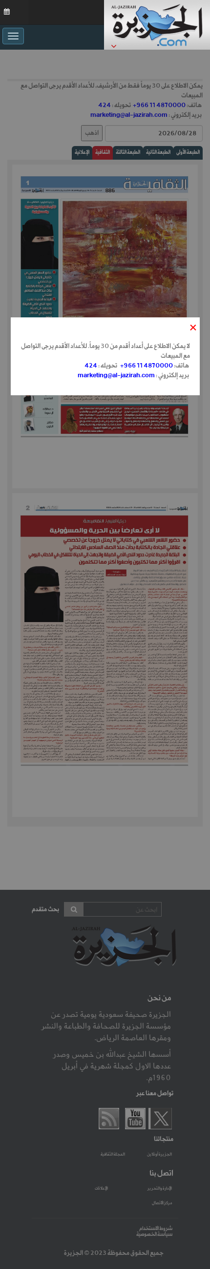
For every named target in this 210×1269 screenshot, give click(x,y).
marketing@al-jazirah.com (116, 375)
